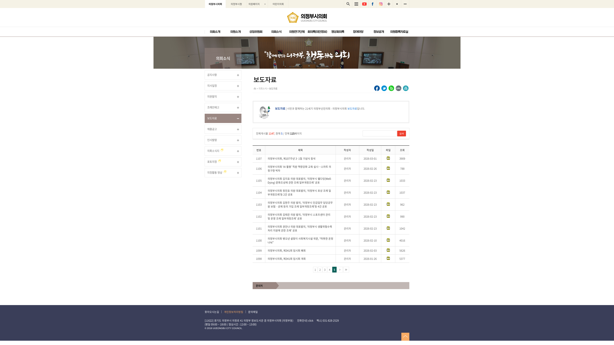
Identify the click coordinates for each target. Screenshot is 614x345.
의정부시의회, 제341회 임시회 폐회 (287, 250)
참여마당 (358, 32)
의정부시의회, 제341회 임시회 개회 (287, 259)
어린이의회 (278, 4)
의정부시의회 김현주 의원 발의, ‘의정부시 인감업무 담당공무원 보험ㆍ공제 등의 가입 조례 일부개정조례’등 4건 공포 (300, 204)
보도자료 (212, 118)
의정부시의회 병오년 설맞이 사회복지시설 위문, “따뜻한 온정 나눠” (300, 240)
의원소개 (235, 32)
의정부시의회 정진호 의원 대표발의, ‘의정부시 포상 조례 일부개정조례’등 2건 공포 (299, 192)
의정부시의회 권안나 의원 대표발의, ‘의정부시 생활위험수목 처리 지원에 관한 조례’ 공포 (300, 228)
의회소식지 (213, 151)
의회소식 (276, 32)
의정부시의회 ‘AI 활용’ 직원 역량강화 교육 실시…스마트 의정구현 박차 (299, 168)
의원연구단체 (296, 32)
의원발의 (212, 96)
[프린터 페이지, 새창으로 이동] (406, 88)
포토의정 (212, 162)
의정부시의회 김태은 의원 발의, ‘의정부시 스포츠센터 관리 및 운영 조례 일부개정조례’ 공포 (299, 216)
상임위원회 (255, 32)
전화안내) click (305, 320)
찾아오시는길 (212, 312)
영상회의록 (337, 32)
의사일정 (212, 86)
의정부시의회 (215, 4)
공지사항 (212, 75)
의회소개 (215, 32)
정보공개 (379, 32)
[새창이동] (364, 4)
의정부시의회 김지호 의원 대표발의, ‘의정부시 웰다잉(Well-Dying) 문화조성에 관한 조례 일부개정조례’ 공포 (299, 180)
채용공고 (212, 129)
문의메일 (253, 312)
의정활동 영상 (214, 172)
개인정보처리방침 (233, 312)
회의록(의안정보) (317, 32)
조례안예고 (213, 107)
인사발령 (212, 140)
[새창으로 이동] (377, 88)
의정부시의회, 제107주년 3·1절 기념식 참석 (291, 158)
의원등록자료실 (399, 32)
